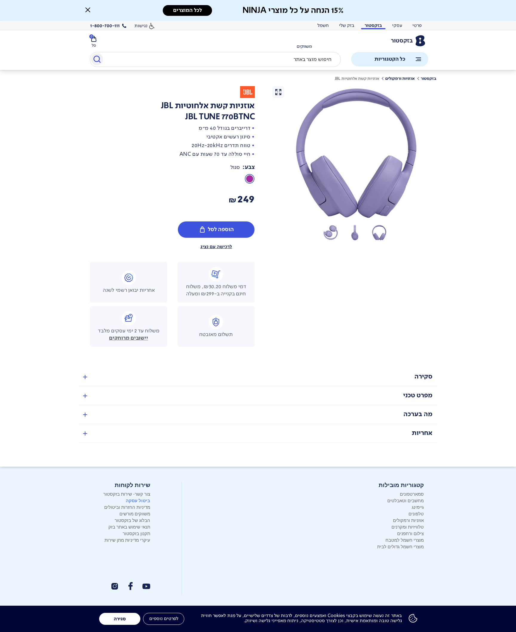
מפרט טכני (417, 395)
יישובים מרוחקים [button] (128, 338)
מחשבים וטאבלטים (405, 500)
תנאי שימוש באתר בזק (129, 526)
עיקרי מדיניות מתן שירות (127, 540)
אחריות (422, 433)
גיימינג (418, 507)
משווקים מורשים (134, 513)
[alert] (304, 46)
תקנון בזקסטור (136, 533)
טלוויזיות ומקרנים (407, 526)
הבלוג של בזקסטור (132, 520)
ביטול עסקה (138, 500)
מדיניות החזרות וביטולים (127, 507)
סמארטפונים (412, 494)
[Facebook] (130, 586)
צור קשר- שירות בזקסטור (126, 494)
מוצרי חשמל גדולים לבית (400, 546)
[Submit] (96, 60)
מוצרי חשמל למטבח (405, 540)
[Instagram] (114, 586)
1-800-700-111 (105, 25)
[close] (87, 10)
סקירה (423, 376)
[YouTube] (146, 586)
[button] (379, 233)
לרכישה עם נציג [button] (216, 246)
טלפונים (416, 513)
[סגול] (249, 178)
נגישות (141, 25)
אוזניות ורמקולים (408, 520)
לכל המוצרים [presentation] (187, 10)
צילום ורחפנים (410, 533)
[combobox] (215, 59)
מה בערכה (417, 414)
